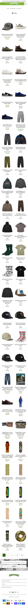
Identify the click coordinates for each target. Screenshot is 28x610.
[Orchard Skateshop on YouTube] (12, 592)
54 (17, 555)
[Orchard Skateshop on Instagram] (15, 592)
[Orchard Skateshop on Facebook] (10, 592)
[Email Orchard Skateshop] (18, 592)
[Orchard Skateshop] (14, 3)
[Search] (22, 3)
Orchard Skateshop (15, 596)
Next (22, 555)
